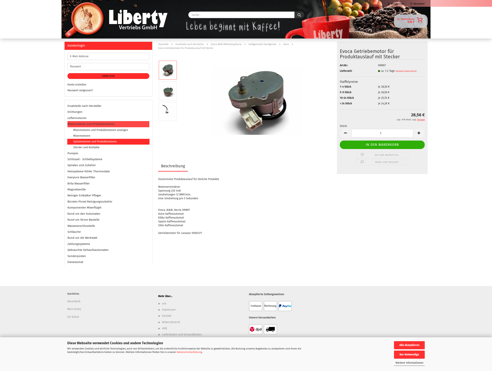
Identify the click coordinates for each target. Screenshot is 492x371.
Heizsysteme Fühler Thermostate (88, 171)
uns (164, 303)
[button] (345, 133)
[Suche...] (299, 15)
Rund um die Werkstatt (82, 238)
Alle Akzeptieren (409, 345)
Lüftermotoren (76, 118)
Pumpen (72, 153)
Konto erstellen (76, 84)
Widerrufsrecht (171, 322)
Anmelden (108, 76)
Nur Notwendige (409, 354)
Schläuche (74, 232)
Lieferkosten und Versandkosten (182, 334)
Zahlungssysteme (78, 244)
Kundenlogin (397, 4)
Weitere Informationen (409, 362)
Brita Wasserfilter (78, 183)
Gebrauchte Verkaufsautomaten (88, 250)
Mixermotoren (81, 135)
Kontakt (166, 315)
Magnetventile (76, 189)
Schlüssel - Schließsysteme (84, 159)
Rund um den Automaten (83, 213)
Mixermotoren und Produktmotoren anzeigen (100, 130)
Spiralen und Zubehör (81, 165)
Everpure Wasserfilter (81, 177)
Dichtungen (74, 112)
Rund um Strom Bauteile (83, 219)
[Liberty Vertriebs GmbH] (76, 15)
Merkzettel (418, 4)
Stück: (343, 126)
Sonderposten (76, 256)
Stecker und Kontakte (86, 147)
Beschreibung (173, 166)
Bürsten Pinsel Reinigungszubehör (89, 201)
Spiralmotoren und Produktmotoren (95, 141)
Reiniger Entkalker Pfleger (84, 195)
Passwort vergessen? (80, 90)
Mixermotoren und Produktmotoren (91, 124)
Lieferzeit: (346, 71)
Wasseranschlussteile (81, 226)
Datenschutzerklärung (189, 352)
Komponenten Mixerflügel (84, 207)
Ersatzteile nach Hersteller (84, 106)
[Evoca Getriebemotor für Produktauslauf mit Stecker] (257, 101)
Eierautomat (75, 262)
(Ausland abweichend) (406, 71)
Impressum (169, 309)
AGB (164, 328)
